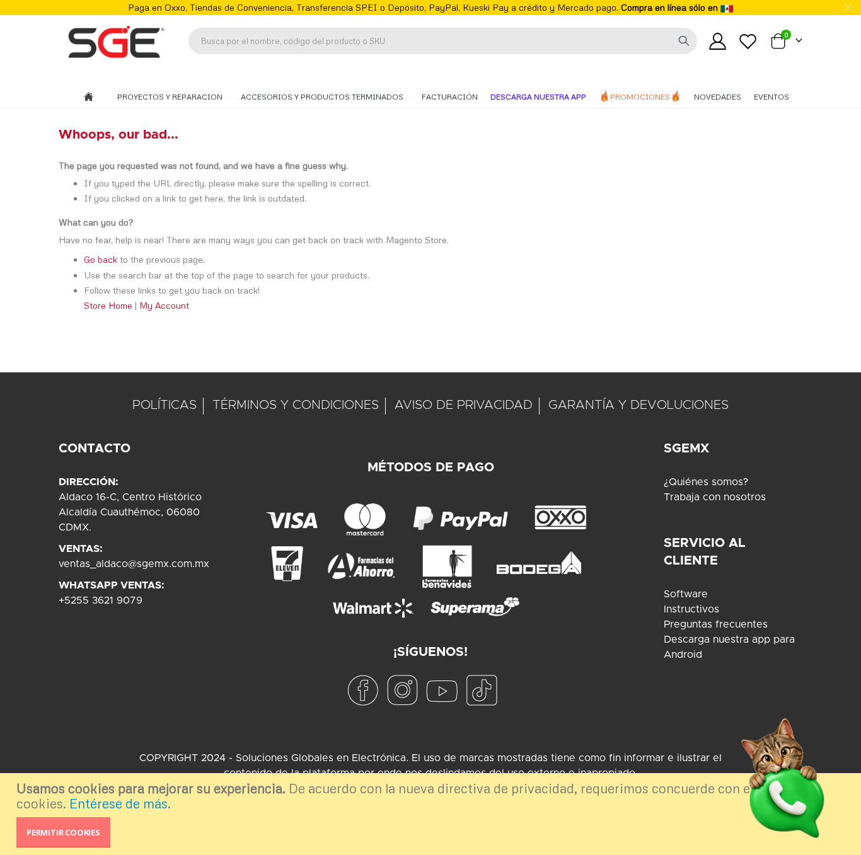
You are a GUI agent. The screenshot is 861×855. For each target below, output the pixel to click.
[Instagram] (402, 690)
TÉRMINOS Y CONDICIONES (295, 405)
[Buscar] (684, 41)
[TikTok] (481, 690)
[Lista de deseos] (748, 41)
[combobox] (442, 41)
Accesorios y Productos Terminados (323, 96)
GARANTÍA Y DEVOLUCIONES (638, 405)
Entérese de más (118, 803)
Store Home (108, 305)
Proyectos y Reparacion (170, 96)
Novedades (717, 96)
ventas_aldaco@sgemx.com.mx (134, 564)
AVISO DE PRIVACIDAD (464, 405)
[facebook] (362, 690)
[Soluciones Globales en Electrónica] (115, 41)
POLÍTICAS (164, 405)
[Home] (88, 97)
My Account (164, 305)
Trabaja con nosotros (715, 497)
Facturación (450, 96)
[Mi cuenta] (717, 41)
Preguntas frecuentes (716, 624)
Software (686, 594)
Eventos (771, 96)
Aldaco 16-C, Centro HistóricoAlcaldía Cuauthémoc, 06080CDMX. (130, 512)
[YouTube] (442, 690)
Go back (100, 259)
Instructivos (691, 609)
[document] (432, 814)
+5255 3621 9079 (100, 600)
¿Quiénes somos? (706, 482)
